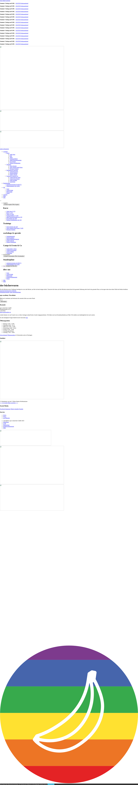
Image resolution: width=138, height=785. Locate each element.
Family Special (13, 174)
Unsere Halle (9, 190)
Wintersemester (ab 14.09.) (13, 186)
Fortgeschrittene (14, 158)
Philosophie (9, 191)
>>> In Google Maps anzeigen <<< (9, 403)
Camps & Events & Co (12, 176)
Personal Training (14, 169)
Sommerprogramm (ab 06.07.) (14, 184)
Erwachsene (13, 161)
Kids (11, 156)
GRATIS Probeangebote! (22, 3)
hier (27, 317)
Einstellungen (51, 784)
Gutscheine (12, 181)
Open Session (13, 166)
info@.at (5, 312)
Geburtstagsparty (14, 171)
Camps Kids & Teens (15, 177)
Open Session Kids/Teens (16, 167)
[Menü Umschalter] (0, 200)
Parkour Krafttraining (15, 163)
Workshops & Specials (12, 170)
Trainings (8, 164)
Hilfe (4, 196)
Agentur (5, 194)
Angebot (5, 151)
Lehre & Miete (13, 180)
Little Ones (12, 154)
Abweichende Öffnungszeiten (7, 335)
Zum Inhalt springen (5, 0)
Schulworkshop (13, 173)
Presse (8, 193)
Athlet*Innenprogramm (15, 160)
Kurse (7, 153)
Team (7, 189)
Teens (11, 157)
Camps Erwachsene (15, 179)
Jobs (4, 197)
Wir (4, 187)
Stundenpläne (6, 183)
